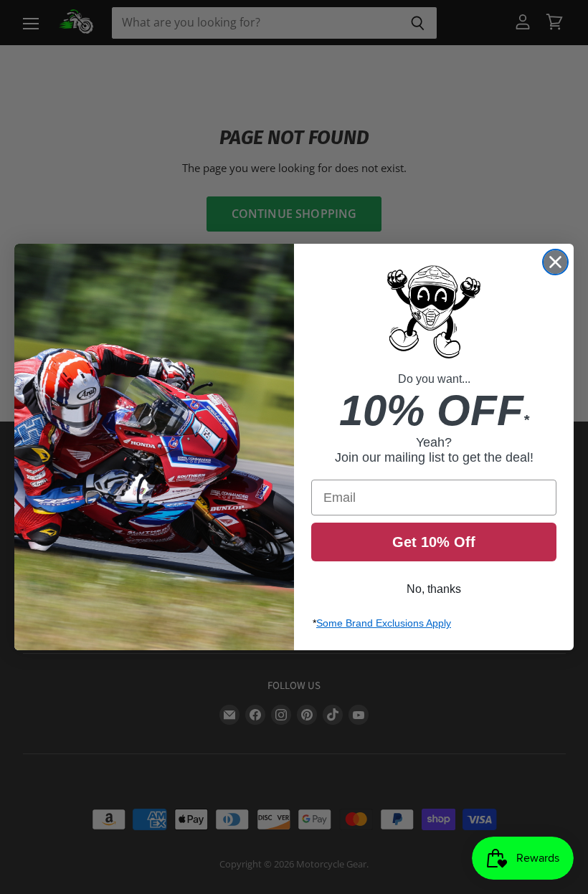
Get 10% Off (433, 542)
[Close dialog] (555, 262)
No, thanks (434, 589)
